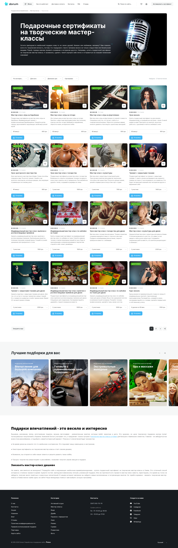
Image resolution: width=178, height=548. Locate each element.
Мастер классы (34, 10)
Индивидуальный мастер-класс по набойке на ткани (68, 232)
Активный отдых (57, 503)
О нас (13, 503)
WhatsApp (137, 522)
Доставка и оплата (58, 4)
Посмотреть (21, 400)
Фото (53, 533)
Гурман (53, 526)
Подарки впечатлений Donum (19, 10)
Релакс (53, 523)
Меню (29, 4)
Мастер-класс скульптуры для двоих (144, 231)
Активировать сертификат (162, 4)
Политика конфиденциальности (23, 523)
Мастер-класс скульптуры (101, 173)
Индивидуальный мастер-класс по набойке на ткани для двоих (108, 292)
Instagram (137, 507)
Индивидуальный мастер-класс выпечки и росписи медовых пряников (28, 232)
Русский (161, 542)
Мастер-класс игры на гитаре (63, 115)
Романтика (55, 530)
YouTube (137, 503)
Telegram (137, 514)
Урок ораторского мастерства (24, 173)
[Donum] (11, 4)
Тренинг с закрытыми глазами (141, 173)
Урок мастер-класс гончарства (64, 173)
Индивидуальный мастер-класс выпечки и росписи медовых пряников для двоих (68, 292)
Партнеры (15, 530)
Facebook (137, 511)
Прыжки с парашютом (59, 516)
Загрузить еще (18, 328)
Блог (13, 516)
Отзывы (85, 4)
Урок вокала (134, 115)
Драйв (53, 513)
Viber (135, 518)
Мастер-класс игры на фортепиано (104, 115)
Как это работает (42, 4)
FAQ (79, 4)
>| (165, 328)
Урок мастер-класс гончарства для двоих (107, 231)
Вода (53, 510)
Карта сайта (15, 533)
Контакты (71, 4)
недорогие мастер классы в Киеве (104, 436)
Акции (13, 510)
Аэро (53, 520)
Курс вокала (134, 291)
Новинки (14, 513)
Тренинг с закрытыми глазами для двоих (28, 291)
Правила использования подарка (23, 526)
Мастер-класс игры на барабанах (25, 115)
